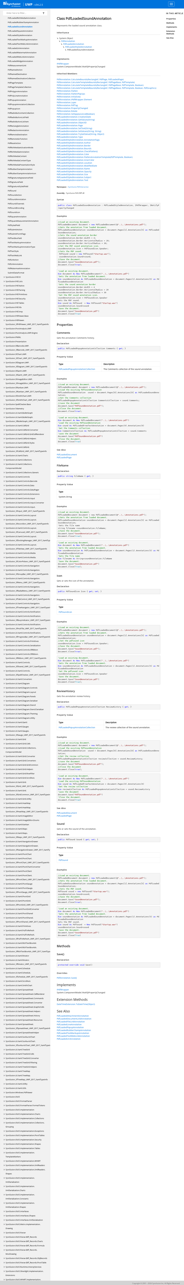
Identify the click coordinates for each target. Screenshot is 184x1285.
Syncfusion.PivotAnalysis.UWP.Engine (22, 333)
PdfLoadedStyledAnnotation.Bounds (74, 148)
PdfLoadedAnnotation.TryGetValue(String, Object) (80, 134)
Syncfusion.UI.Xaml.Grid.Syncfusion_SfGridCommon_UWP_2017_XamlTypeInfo (29, 792)
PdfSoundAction (15, 195)
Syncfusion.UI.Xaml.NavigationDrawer (22, 841)
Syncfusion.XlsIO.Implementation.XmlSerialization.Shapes (20, 1205)
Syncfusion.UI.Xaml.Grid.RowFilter (20, 773)
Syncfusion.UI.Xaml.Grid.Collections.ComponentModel (21, 750)
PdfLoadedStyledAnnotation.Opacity (74, 171)
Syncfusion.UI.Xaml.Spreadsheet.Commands (25, 998)
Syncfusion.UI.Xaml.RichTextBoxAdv (21, 943)
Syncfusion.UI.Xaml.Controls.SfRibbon (22, 649)
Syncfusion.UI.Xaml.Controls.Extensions (23, 494)
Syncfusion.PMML (13, 337)
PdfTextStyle (13, 251)
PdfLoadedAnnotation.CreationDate (74, 116)
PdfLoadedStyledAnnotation (20, 35)
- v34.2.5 (38, 4)
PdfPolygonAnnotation (17, 91)
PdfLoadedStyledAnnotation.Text (72, 180)
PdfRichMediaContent (17, 156)
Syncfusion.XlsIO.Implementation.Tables (23, 1148)
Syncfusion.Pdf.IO (13, 277)
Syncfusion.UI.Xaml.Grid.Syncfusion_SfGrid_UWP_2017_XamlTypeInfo (25, 784)
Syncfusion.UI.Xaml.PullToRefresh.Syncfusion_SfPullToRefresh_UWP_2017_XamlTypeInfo (29, 936)
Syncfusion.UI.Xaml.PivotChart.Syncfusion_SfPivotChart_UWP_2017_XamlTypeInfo (27, 860)
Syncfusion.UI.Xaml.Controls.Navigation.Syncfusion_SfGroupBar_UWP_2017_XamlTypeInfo (27, 572)
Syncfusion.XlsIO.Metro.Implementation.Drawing (23, 1226)
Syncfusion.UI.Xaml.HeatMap (18, 803)
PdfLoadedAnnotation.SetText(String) (74, 128)
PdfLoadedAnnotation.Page (70, 125)
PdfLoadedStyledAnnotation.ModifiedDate (77, 165)
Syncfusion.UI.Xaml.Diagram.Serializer (22, 700)
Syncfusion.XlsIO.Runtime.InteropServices (23, 1267)
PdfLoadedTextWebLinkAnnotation (23, 44)
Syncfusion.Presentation (16, 341)
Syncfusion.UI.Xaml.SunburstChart (20, 1037)
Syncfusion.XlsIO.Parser (16, 1232)
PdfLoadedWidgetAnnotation (20, 61)
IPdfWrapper (63, 63)
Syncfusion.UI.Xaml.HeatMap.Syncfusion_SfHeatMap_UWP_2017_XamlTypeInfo (27, 809)
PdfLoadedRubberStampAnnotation (23, 22)
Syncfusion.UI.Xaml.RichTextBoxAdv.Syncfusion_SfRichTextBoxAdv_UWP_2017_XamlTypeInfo (30, 949)
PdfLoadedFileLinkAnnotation (71, 1021)
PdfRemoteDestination (17, 134)
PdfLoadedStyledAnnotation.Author (74, 142)
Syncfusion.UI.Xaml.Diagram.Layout (21, 692)
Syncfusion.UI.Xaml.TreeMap (18, 1071)
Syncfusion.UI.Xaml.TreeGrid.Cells (20, 1054)
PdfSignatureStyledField (18, 186)
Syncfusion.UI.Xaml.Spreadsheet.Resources (24, 1020)
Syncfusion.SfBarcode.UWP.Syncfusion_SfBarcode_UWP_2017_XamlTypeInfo (26, 348)
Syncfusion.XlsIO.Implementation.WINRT (23, 1161)
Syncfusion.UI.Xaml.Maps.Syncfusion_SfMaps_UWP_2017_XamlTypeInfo (25, 835)
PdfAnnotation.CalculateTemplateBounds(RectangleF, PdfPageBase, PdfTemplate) (96, 82)
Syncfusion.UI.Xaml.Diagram (18, 683)
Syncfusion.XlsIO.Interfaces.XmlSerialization (24, 1220)
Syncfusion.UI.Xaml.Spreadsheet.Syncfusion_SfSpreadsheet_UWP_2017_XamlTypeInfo (28, 1026)
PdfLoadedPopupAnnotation (70, 1027)
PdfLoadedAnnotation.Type (70, 137)
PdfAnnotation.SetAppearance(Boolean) (76, 114)
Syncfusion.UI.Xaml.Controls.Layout (21, 515)
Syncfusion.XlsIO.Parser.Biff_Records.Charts (24, 1241)
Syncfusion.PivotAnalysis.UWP (18, 328)
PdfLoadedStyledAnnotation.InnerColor (75, 160)
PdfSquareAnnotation (17, 216)
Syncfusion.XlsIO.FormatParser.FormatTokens (25, 1105)
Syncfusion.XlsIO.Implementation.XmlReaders (25, 1165)
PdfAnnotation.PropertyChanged (72, 108)
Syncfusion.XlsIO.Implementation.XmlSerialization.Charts (20, 1188)
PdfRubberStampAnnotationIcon (22, 173)
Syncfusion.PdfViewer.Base (17, 316)
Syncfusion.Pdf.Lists (14, 281)
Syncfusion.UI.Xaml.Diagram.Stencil (21, 705)
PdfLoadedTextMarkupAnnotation (22, 39)
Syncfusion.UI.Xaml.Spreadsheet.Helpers (23, 1011)
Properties (171, 18)
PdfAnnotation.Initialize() (68, 96)
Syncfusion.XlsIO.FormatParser (19, 1101)
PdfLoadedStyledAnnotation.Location (74, 162)
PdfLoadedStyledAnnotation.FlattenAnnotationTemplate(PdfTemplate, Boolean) (95, 157)
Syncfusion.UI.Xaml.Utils (16, 1088)
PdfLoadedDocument (67, 454)
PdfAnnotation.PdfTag (67, 105)
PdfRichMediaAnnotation (18, 152)
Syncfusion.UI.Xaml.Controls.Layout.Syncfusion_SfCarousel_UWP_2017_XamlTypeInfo (27, 530)
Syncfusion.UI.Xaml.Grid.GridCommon (22, 765)
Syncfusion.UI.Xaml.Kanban (17, 824)
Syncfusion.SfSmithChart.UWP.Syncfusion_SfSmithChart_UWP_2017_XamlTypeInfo (28, 398)
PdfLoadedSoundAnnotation (20, 26)
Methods (170, 23)
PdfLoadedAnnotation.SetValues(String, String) (79, 131)
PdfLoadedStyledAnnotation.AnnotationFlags (78, 139)
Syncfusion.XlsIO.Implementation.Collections (25, 1118)
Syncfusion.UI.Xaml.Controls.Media (21, 553)
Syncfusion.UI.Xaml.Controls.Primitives (22, 641)
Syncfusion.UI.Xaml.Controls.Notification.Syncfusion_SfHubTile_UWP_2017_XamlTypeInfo (26, 626)
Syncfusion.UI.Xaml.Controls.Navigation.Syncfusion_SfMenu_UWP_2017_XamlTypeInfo (25, 580)
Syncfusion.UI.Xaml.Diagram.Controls (21, 687)
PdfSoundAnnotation (17, 199)
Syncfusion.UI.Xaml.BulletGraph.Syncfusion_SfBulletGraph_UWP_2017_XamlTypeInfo (28, 419)
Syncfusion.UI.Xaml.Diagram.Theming (22, 713)
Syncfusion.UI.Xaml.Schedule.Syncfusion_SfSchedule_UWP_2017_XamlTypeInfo (27, 974)
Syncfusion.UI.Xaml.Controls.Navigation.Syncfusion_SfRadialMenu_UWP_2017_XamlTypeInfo (28, 588)
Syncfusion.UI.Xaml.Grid (16, 739)
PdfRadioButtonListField (18, 117)
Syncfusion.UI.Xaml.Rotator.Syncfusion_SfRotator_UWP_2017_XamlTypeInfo (26, 962)
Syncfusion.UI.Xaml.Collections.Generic (22, 472)
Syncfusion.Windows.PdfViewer (19, 1092)
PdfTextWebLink (15, 255)
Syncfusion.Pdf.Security (16, 298)
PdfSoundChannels (16, 203)
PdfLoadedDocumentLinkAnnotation (74, 1018)
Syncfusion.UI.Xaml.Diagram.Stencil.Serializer (25, 709)
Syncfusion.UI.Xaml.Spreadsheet (19, 989)
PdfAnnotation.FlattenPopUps (71, 93)
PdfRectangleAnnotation (18, 126)
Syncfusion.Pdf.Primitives (16, 294)
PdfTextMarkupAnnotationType (21, 247)
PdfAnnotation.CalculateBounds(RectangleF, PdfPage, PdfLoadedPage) (90, 79)
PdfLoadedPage (64, 457)
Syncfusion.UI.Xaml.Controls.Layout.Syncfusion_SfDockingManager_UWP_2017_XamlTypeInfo (30, 538)
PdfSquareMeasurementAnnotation (23, 221)
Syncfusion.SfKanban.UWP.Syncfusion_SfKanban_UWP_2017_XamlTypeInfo (26, 389)
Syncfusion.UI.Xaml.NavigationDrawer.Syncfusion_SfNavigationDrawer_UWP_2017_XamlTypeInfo (31, 847)
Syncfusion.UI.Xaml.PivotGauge (19, 883)
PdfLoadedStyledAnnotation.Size (72, 174)
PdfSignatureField (15, 182)
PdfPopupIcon (14, 108)
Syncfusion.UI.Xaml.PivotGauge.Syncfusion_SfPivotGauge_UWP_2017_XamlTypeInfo (28, 890)
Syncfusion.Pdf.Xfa (13, 307)
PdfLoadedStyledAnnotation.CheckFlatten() (77, 151)
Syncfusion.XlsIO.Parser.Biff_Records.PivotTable (26, 1262)
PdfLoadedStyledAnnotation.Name (73, 168)
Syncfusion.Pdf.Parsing (15, 290)
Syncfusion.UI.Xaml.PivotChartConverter (23, 866)
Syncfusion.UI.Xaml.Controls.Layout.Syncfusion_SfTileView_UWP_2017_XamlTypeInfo (26, 546)
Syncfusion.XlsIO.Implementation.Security (24, 1139)
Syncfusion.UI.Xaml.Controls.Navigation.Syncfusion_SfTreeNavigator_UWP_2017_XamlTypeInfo (29, 605)
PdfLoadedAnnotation (73, 44)
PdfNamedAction (15, 70)
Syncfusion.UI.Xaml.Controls (18, 476)
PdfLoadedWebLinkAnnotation (21, 57)
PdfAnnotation (68, 41)
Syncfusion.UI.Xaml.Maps (16, 829)
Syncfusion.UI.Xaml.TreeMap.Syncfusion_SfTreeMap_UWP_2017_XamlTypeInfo (27, 1077)
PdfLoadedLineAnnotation (69, 1024)
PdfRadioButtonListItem (18, 121)
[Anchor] (55, 324)
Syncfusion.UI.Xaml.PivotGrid (18, 896)
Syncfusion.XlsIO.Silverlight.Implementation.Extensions (24, 1273)
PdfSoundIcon (14, 212)
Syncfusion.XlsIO (13, 1096)
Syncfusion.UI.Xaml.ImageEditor (19, 816)
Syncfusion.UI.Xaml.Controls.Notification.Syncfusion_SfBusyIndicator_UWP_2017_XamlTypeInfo (29, 618)
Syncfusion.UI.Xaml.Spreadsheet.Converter (24, 1002)
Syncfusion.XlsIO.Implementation (20, 1109)
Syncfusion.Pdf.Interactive (78, 187)
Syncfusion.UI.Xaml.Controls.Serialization (23, 645)
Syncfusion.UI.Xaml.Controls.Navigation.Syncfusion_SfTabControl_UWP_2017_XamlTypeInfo (28, 597)
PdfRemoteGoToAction (17, 139)
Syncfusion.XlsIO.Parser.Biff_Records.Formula (25, 1245)
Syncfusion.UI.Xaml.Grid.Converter (20, 756)
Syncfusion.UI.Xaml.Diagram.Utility (20, 718)
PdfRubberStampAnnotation (20, 169)
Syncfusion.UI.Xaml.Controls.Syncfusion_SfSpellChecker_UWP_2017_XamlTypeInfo (28, 672)
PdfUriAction (13, 259)
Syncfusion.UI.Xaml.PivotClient (19, 871)
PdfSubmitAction (15, 229)
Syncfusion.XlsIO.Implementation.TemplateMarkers (20, 1154)
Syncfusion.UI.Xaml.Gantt (16, 722)
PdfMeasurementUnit (17, 65)
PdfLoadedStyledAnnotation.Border (74, 145)
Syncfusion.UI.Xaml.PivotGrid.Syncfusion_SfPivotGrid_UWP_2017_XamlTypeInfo (27, 902)
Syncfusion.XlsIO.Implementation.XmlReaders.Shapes (25, 1171)
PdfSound (12, 190)
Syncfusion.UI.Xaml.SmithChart (19, 985)
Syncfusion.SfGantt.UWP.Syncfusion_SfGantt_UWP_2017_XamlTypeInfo (25, 373)
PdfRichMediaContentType (19, 160)
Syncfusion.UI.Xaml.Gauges (17, 726)
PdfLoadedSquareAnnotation (20, 31)
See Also (170, 38)
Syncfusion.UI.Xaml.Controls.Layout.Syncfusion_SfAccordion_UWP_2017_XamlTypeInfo (27, 521)
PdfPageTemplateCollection (19, 87)
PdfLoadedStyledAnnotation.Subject (74, 177)
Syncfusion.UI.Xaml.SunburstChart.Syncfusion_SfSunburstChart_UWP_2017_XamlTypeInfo (29, 1043)
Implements (171, 27)
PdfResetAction (14, 143)
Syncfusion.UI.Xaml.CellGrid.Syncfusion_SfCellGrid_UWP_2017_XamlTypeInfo (26, 449)
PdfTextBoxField (15, 238)
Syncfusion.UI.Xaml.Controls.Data (20, 485)
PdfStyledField (14, 225)
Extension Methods (170, 32)
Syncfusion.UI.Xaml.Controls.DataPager (22, 489)
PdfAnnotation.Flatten (67, 91)
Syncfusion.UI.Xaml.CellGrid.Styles (20, 443)
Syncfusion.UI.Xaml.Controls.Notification (23, 611)
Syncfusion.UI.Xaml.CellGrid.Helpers (21, 438)
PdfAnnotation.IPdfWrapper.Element (74, 99)
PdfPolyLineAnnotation (18, 95)
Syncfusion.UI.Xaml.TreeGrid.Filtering (21, 1062)
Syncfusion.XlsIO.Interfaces (17, 1211)
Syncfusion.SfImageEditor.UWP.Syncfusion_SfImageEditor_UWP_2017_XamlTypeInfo (28, 381)
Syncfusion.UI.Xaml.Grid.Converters (21, 760)
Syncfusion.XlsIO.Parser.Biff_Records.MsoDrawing (21, 1252)
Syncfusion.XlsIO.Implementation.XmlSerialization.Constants (20, 1196)
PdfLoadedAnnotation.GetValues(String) (76, 119)
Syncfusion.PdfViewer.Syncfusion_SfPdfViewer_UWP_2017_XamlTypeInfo (27, 322)
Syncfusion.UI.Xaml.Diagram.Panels (21, 696)
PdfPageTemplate (15, 82)
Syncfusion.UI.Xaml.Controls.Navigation (23, 565)
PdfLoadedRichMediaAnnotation (22, 18)
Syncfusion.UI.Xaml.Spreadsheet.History (23, 1015)
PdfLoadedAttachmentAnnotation (73, 1015)
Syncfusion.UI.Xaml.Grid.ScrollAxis (20, 778)
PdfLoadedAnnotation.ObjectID (72, 122)
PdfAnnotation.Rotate (67, 111)
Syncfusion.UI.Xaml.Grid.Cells (18, 743)
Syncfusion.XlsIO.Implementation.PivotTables (25, 1135)
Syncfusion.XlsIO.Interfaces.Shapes (20, 1215)
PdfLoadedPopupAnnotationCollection (77, 369)
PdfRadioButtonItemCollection (21, 113)
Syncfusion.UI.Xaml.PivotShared (19, 913)
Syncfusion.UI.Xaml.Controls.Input (20, 498)
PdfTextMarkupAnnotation (19, 242)
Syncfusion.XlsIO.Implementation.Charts (23, 1114)
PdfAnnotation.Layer (66, 102)
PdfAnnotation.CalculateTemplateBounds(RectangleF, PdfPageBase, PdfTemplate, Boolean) (100, 85)
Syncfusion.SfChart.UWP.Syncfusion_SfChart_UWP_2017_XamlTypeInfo (25, 356)
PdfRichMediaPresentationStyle (21, 164)
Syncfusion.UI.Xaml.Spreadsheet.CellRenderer (25, 994)
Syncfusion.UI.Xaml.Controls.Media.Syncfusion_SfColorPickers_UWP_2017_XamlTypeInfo (28, 559)
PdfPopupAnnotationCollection (21, 104)
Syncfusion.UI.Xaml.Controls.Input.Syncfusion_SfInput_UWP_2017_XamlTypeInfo (25, 509)
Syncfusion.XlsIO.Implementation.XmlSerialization (20, 1180)
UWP (28, 4)
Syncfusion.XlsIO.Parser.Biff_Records (21, 1237)
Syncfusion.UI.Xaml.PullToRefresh (20, 930)
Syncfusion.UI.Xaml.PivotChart (19, 854)
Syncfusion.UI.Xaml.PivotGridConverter (22, 909)
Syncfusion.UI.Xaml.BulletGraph (19, 413)
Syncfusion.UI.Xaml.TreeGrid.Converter (22, 1058)
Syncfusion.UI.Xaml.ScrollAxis (18, 981)
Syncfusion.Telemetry (15, 408)
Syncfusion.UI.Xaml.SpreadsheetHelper (22, 1032)
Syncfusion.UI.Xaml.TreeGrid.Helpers (21, 1067)
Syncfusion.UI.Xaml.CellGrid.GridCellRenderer (25, 434)
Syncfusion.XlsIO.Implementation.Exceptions (25, 1131)
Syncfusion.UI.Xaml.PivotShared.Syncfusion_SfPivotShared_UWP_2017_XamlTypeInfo (28, 919)
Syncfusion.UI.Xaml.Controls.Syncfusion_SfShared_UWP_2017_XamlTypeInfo (26, 664)
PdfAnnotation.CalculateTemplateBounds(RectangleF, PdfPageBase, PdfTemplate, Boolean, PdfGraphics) (106, 88)
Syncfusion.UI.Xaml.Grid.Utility (18, 799)
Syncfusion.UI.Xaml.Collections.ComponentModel (19, 466)
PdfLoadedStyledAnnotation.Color (73, 154)
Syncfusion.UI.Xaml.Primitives (18, 926)
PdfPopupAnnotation (17, 100)
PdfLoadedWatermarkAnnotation (22, 52)
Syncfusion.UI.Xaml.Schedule (18, 968)
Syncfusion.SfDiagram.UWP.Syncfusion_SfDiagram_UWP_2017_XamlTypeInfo (26, 364)
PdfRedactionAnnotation (18, 130)
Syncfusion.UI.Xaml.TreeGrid (18, 1049)
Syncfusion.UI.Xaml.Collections (19, 460)
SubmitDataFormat (16, 272)
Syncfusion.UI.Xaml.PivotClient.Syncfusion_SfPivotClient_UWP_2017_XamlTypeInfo (27, 877)
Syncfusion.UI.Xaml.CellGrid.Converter (22, 430)
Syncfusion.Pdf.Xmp (14, 311)
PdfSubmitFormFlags (17, 234)
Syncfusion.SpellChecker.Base (18, 404)
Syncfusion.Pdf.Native (15, 285)
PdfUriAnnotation (15, 264)
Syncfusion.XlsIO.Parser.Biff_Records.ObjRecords (26, 1258)
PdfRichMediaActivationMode (20, 147)
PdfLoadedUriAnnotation (18, 48)
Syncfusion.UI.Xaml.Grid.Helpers (19, 769)
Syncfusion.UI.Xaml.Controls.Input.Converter (25, 502)
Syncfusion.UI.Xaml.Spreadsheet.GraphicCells (25, 1007)
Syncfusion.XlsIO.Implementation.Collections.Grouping (25, 1124)
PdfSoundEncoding (16, 208)
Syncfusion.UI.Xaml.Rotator (17, 955)
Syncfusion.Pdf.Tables (15, 303)
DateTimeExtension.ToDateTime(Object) (76, 1004)
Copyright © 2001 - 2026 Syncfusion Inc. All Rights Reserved (156, 1283)
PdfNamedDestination (17, 74)
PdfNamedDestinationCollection (21, 78)
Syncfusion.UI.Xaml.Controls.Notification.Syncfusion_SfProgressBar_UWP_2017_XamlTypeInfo (28, 634)
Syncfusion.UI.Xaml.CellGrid (17, 425)
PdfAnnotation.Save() (67, 977)
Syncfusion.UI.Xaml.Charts (17, 455)
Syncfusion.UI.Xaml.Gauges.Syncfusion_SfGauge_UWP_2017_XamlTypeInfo (26, 733)
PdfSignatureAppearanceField (20, 177)
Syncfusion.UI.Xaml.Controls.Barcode (21, 481)
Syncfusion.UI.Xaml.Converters (19, 679)
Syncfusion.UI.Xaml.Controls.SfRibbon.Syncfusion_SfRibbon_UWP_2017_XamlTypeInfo (26, 656)
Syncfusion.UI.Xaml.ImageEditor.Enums (22, 820)
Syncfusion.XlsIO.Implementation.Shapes (23, 1144)
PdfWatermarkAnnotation (19, 268)
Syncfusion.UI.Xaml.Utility (16, 1084)
